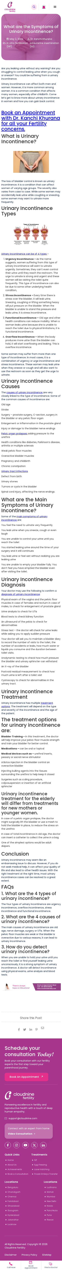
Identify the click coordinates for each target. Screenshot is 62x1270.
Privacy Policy (29, 1254)
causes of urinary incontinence (24, 392)
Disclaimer (11, 1254)
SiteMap (46, 1254)
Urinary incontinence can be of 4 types (24, 254)
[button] (55, 7)
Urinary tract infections (14, 471)
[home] (17, 7)
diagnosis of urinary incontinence (20, 594)
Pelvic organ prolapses (14, 433)
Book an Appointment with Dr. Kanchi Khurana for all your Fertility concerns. (30, 120)
